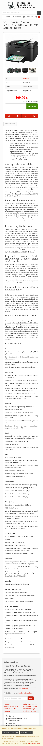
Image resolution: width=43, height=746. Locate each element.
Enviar (30, 698)
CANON (26, 79)
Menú (7, 17)
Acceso (18, 17)
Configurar (6, 732)
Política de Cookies (33, 743)
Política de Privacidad (23, 688)
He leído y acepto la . (19, 693)
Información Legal (30, 704)
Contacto (29, 17)
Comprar (32, 106)
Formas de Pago (29, 709)
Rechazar (15, 732)
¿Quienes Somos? (29, 711)
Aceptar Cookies (26, 732)
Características (10, 124)
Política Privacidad (11, 706)
